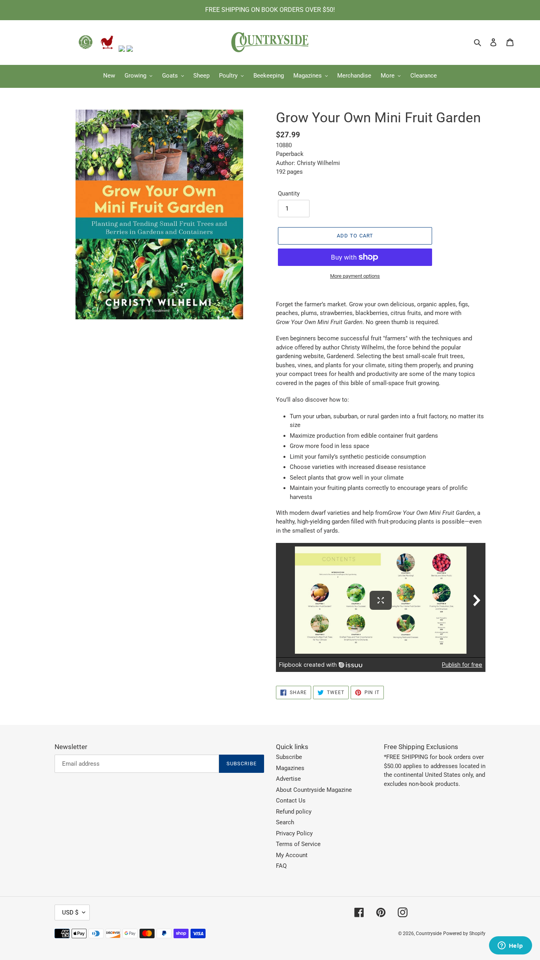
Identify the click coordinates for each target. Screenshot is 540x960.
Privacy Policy (294, 833)
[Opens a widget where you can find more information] (510, 946)
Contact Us (291, 800)
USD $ (70, 912)
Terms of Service (298, 844)
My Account (292, 855)
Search (285, 822)
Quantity (289, 193)
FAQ (281, 865)
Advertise (288, 778)
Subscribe (289, 757)
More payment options (355, 276)
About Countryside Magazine (314, 789)
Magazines (290, 768)
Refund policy (294, 811)
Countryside (429, 933)
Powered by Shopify (464, 933)
